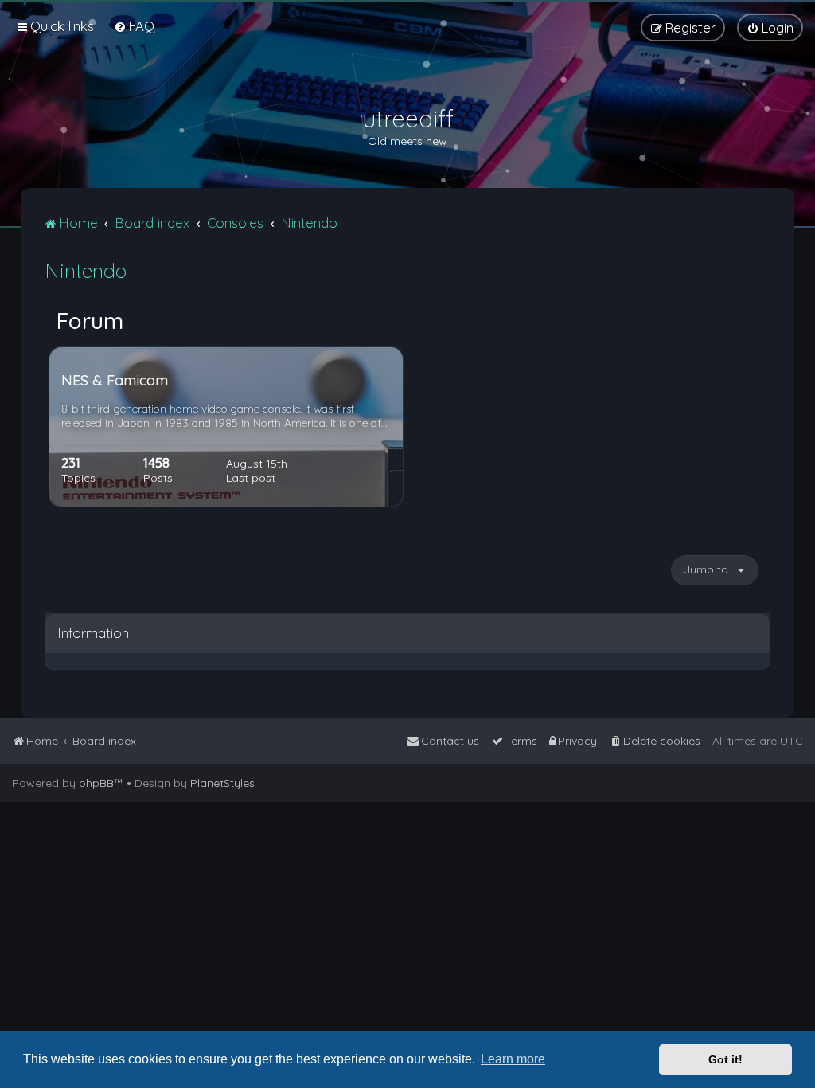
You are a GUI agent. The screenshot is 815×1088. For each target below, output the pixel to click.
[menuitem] (134, 26)
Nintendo (86, 270)
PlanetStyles (222, 783)
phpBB (96, 783)
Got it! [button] (725, 1059)
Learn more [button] (513, 1059)
